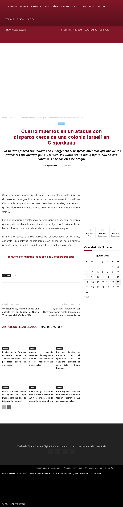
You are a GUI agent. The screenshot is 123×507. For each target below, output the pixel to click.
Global (101, 6)
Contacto (104, 30)
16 (118, 276)
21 (107, 282)
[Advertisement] (61, 90)
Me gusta (89, 229)
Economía (9, 19)
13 (103, 276)
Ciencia (20, 19)
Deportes (76, 6)
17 (87, 282)
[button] (116, 6)
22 (112, 282)
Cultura (30, 19)
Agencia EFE (52, 165)
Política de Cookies (93, 467)
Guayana (24, 6)
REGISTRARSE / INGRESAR (71, 30)
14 (107, 276)
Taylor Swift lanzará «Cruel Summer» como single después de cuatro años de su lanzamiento (61, 312)
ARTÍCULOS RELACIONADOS (19, 326)
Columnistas (89, 6)
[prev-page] (4, 407)
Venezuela (12, 6)
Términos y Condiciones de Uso (46, 467)
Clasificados (91, 30)
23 (118, 282)
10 (87, 276)
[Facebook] (101, 38)
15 (112, 276)
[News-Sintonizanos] (102, 219)
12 (98, 276)
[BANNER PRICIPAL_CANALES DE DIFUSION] (61, 55)
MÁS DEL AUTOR (51, 326)
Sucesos (65, 6)
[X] (112, 38)
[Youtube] (117, 38)
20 (103, 282)
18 (92, 282)
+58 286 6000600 (19, 504)
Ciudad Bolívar (51, 6)
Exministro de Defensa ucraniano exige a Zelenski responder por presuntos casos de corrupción (14, 358)
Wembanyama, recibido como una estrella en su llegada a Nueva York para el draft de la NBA (20, 312)
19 (98, 282)
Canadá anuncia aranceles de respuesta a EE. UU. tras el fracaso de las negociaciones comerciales (41, 358)
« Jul (86, 296)
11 (92, 276)
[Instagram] (106, 38)
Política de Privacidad (72, 467)
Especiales (36, 6)
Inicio (4, 117)
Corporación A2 (95, 473)
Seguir (102, 229)
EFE (14, 275)
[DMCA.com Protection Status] (26, 498)
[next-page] (9, 407)
